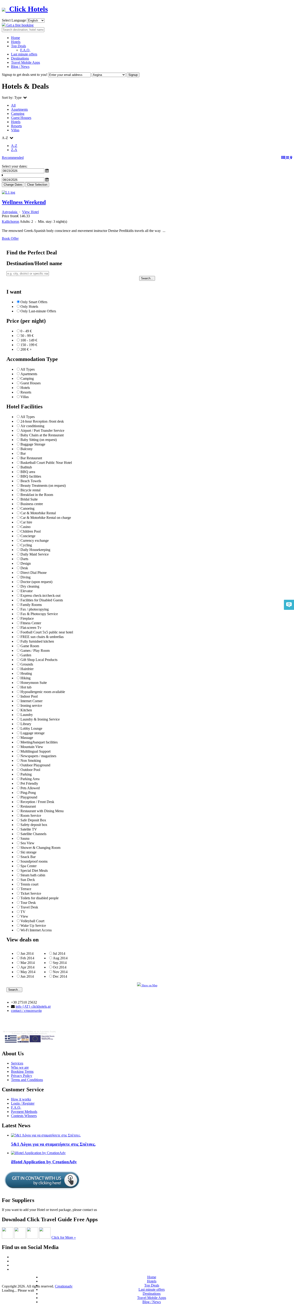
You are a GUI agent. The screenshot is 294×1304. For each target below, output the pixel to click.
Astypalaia (10, 212)
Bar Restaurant (31, 458)
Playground (28, 797)
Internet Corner (31, 701)
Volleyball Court (32, 921)
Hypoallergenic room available (42, 692)
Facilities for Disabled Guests (41, 600)
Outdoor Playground (35, 765)
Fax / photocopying (34, 609)
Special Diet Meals (34, 870)
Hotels (15, 42)
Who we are (20, 1067)
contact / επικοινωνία (26, 1010)
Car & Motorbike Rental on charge (45, 518)
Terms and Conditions (27, 1080)
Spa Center (28, 866)
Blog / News (20, 67)
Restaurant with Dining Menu (42, 811)
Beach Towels (30, 481)
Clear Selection (37, 184)
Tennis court (29, 884)
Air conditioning (32, 426)
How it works (21, 1099)
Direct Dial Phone (33, 573)
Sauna (24, 838)
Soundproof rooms (34, 861)
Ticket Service (30, 893)
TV (22, 912)
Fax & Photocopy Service (39, 614)
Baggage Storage (32, 444)
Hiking (25, 678)
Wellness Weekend (24, 202)
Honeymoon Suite (33, 683)
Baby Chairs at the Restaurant (42, 435)
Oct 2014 (59, 967)
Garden (25, 655)
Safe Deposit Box (33, 820)
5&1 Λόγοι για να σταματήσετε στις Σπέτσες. (53, 1144)
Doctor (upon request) (36, 582)
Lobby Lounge (31, 728)
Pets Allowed (30, 788)
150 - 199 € (28, 345)
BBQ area (27, 472)
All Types (27, 369)
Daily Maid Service (34, 554)
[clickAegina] (7, 1237)
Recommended (13, 158)
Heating (26, 673)
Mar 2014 (27, 963)
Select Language (14, 20)
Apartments (19, 109)
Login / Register (22, 1103)
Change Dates (13, 184)
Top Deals (18, 46)
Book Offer (10, 238)
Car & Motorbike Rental (38, 513)
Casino (25, 527)
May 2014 (27, 972)
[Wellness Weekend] (8, 192)
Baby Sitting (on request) (38, 440)
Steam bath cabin (32, 875)
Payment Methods (24, 1112)
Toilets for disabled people (39, 898)
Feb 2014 (27, 958)
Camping (17, 114)
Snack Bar (28, 857)
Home (15, 38)
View (24, 916)
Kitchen (26, 710)
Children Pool (30, 531)
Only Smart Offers (33, 302)
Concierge (27, 536)
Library (25, 724)
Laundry (26, 715)
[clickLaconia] (45, 1237)
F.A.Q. (25, 50)
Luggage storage (32, 733)
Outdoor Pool (30, 770)
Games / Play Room (35, 650)
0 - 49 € (26, 331)
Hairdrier (27, 669)
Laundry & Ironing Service (40, 719)
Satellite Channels (33, 834)
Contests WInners (24, 1116)
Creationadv (64, 1286)
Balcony (26, 449)
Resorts (16, 126)
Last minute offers (24, 54)
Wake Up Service (33, 925)
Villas (15, 130)
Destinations (20, 58)
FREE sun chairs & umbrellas (42, 637)
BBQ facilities (30, 476)
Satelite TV (28, 829)
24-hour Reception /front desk (42, 421)
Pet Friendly (29, 783)
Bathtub (26, 467)
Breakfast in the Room (36, 495)
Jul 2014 (59, 953)
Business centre (31, 504)
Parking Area (30, 779)
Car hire (26, 522)
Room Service (30, 815)
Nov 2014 (60, 972)
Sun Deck (27, 880)
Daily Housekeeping (35, 550)
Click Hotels (27, 9)
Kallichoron (10, 221)
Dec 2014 (60, 976)
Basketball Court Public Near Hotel (46, 463)
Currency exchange (34, 540)
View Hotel (30, 212)
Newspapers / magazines (38, 756)
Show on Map (149, 985)
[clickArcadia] (20, 1237)
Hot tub (25, 687)
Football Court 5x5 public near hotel (46, 632)
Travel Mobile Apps (25, 62)
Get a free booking (20, 25)
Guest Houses (21, 118)
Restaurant (28, 806)
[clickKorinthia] (32, 1237)
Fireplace (27, 618)
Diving (25, 577)
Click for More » (63, 1237)
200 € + (26, 349)
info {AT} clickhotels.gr (33, 1006)
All (13, 105)
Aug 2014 (60, 958)
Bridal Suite (29, 499)
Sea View (27, 843)
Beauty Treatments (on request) (43, 485)
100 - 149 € (28, 340)
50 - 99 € (27, 336)
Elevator (26, 591)
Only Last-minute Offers (38, 311)
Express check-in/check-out (40, 595)
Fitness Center (30, 623)
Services (17, 1063)
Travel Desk (29, 907)
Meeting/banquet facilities (39, 742)
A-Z (14, 146)
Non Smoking (30, 760)
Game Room (29, 646)
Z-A (14, 150)
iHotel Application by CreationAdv (44, 1161)
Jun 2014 (27, 976)
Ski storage (28, 852)
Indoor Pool (29, 696)
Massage (26, 738)
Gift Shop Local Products (38, 660)
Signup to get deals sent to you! (24, 75)
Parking (26, 774)
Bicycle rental (30, 490)
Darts (24, 559)
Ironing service (31, 705)
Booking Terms (22, 1071)
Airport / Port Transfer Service (42, 430)
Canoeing (27, 508)
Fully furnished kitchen (37, 641)
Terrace (25, 889)
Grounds (26, 664)
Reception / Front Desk (37, 802)
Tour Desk (28, 903)
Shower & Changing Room (40, 848)
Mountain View (31, 747)
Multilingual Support (35, 751)
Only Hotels (29, 306)
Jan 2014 (27, 953)
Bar (23, 453)
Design (25, 563)
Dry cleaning (29, 586)
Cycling (26, 545)
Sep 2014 (60, 963)
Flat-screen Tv (30, 628)
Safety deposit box (33, 825)
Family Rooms (31, 605)
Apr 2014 (27, 967)
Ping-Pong (28, 793)
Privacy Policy (21, 1076)
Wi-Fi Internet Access (36, 930)
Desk (24, 568)
